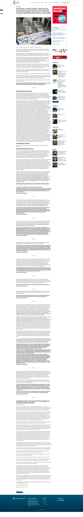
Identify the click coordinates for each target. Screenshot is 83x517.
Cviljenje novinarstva (61, 114)
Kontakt (44, 502)
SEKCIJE (50, 2)
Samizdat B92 (56, 2)
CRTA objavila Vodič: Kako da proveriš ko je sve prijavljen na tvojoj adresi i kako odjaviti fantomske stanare (59, 34)
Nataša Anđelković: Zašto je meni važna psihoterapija (58, 41)
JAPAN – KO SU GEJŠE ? (56, 44)
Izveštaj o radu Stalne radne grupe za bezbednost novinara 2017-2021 (61, 136)
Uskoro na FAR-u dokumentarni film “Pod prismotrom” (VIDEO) (62, 164)
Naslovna (33, 2)
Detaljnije (29, 505)
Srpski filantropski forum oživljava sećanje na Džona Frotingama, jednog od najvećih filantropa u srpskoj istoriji (62, 143)
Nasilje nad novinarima (19, 492)
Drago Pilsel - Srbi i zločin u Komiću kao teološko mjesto (62, 121)
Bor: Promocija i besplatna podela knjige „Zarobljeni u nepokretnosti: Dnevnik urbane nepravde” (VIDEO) (62, 159)
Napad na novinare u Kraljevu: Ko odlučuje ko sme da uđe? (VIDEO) (62, 91)
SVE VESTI (38, 2)
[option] (34, 31)
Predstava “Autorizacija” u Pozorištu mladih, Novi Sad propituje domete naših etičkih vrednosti (62, 152)
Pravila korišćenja (46, 504)
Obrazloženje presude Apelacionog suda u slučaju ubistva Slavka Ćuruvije (31, 84)
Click (1, 13)
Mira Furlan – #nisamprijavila (60, 129)
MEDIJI (42, 2)
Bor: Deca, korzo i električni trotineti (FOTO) (59, 30)
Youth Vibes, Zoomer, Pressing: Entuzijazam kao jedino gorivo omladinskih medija (62, 98)
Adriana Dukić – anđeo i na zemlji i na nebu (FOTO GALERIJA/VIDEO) (59, 38)
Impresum (44, 501)
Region (46, 2)
